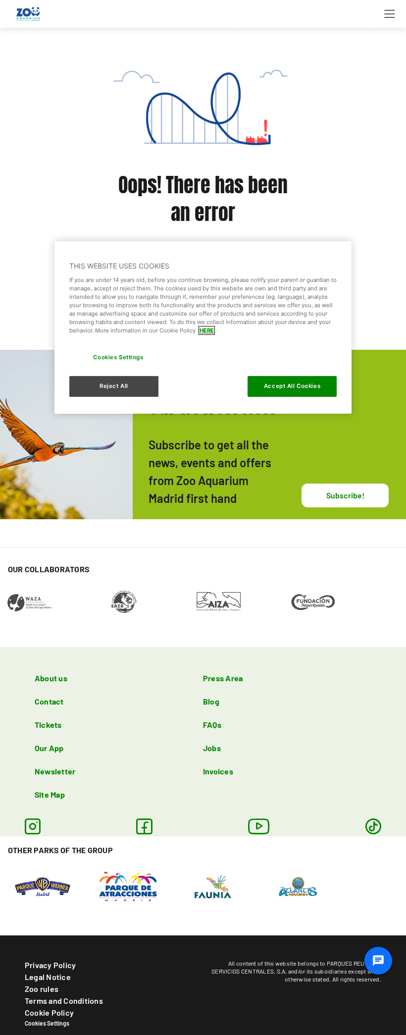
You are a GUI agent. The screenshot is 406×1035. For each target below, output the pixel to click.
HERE (207, 330)
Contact (49, 701)
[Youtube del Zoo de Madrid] (259, 826)
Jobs (212, 748)
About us (51, 678)
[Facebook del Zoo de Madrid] (144, 826)
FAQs (212, 724)
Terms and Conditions (64, 1000)
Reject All (114, 385)
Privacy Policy (50, 965)
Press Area (223, 678)
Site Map (50, 794)
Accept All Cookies (292, 385)
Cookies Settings (47, 1023)
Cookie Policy (49, 1012)
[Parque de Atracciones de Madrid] (128, 885)
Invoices (218, 771)
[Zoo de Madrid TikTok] (373, 826)
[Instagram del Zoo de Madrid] (33, 826)
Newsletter (55, 771)
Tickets (48, 724)
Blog (211, 701)
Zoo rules (41, 988)
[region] (203, 327)
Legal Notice (48, 976)
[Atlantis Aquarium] (298, 885)
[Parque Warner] (42, 885)
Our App (49, 748)
